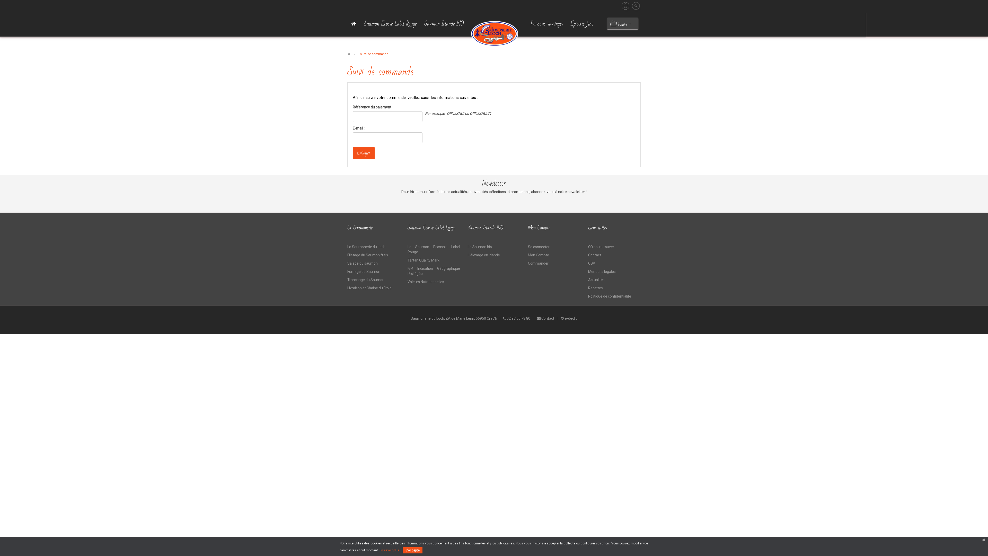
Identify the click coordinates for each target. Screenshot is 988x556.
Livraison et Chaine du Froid (369, 288)
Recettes (595, 288)
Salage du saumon (362, 263)
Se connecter (539, 247)
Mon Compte (538, 255)
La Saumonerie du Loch (366, 247)
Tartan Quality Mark (423, 260)
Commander (538, 263)
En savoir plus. (390, 550)
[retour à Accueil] (348, 54)
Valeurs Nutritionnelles (426, 282)
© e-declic (569, 318)
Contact (594, 255)
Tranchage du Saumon (365, 280)
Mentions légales (602, 272)
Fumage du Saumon (363, 272)
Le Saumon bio (480, 247)
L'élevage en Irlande (484, 255)
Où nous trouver (601, 247)
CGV (591, 263)
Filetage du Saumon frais (367, 255)
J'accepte (412, 550)
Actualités (596, 280)
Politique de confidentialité (609, 296)
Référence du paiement (372, 107)
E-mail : (359, 128)
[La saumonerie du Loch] (494, 33)
